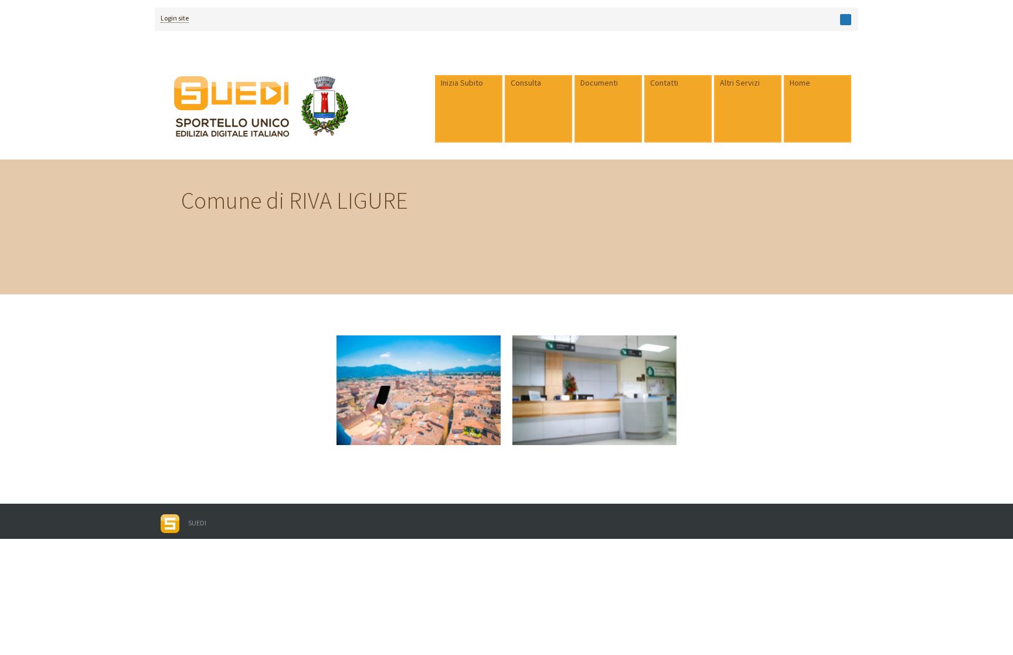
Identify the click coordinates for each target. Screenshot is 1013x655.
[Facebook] (845, 19)
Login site (175, 17)
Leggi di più (361, 395)
